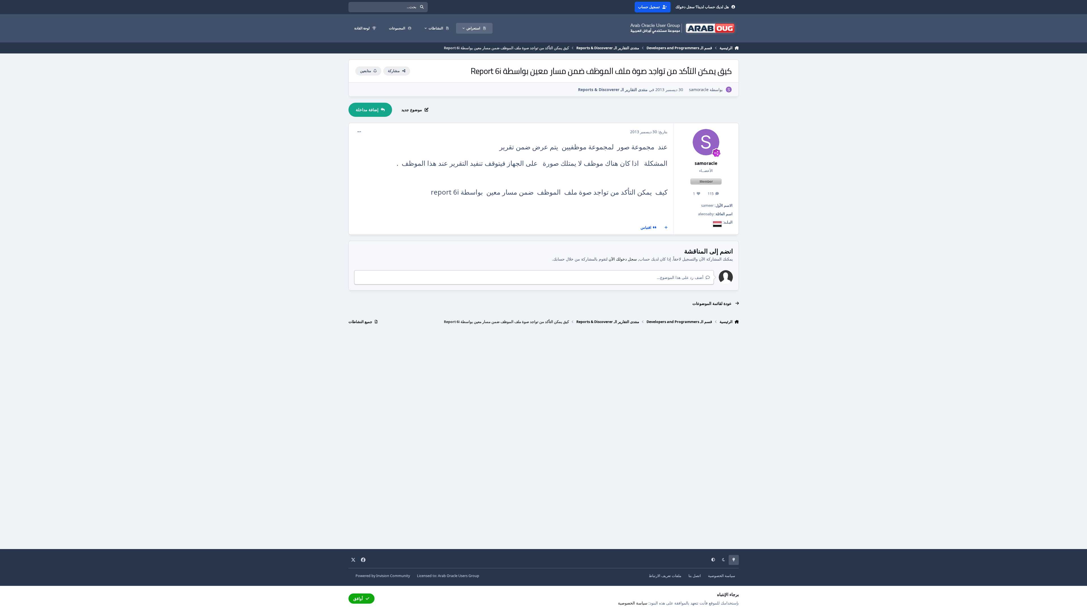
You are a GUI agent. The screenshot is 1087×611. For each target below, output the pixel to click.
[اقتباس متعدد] (665, 227)
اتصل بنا (694, 575)
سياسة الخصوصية (721, 575)
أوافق (358, 598)
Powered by (383, 575)
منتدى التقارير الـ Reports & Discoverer (613, 89)
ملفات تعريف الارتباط (665, 575)
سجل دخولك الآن (623, 259)
